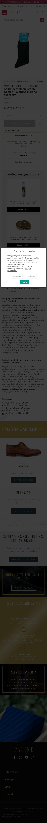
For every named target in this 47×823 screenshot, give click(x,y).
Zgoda (24, 282)
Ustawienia (18, 276)
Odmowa (31, 276)
